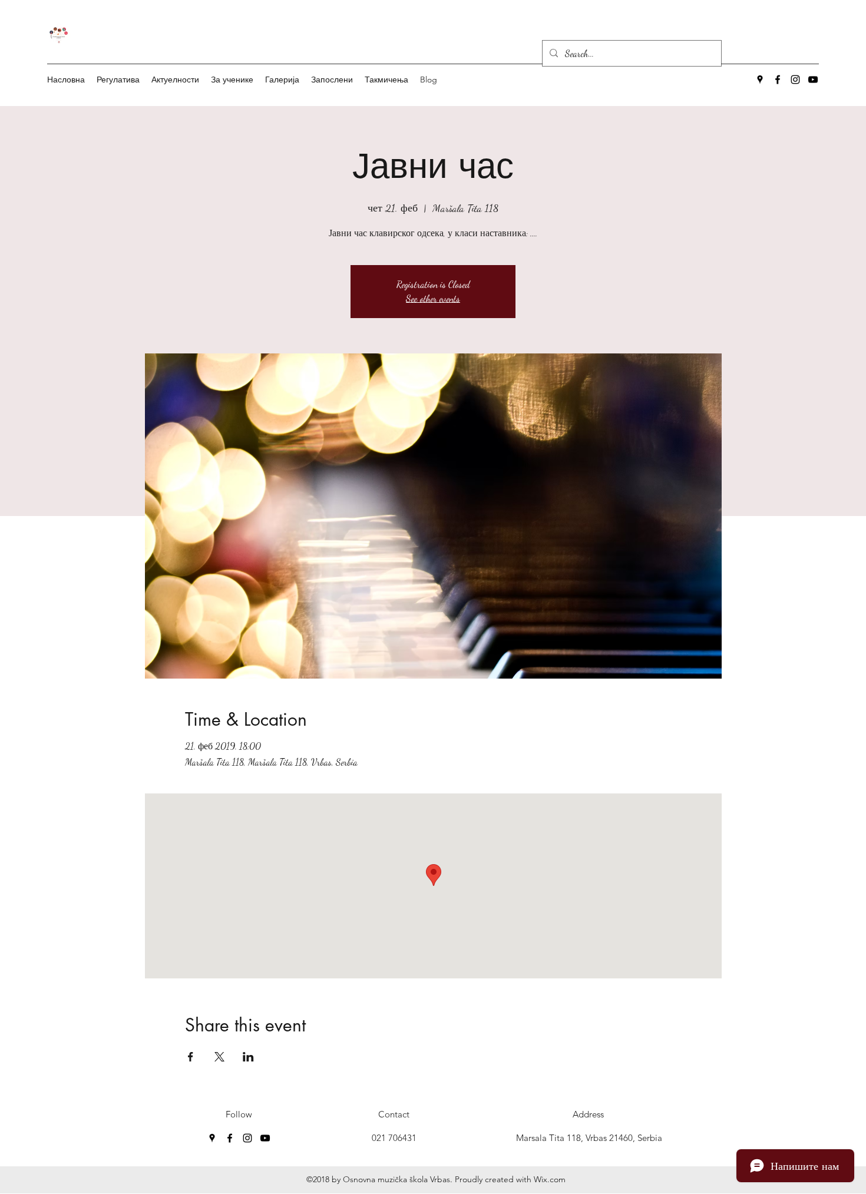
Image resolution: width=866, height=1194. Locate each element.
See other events (433, 298)
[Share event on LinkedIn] (248, 1056)
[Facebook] (778, 79)
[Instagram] (795, 79)
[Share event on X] (219, 1056)
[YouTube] (813, 79)
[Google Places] (760, 79)
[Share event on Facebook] (190, 1056)
